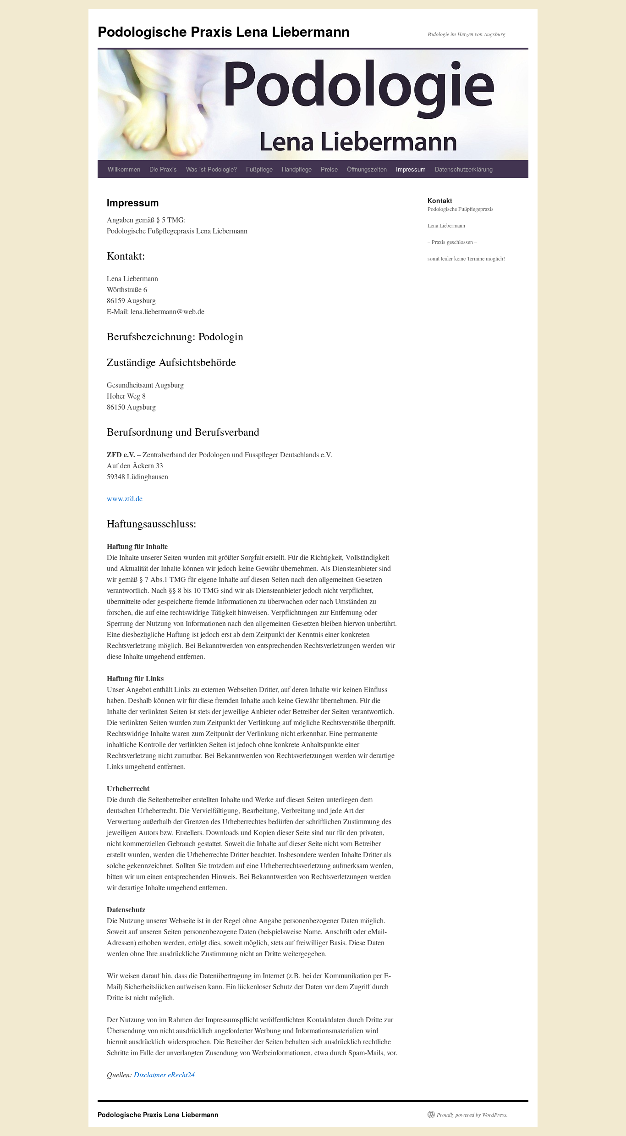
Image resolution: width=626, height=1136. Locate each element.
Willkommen (124, 169)
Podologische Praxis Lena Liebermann (224, 31)
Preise (329, 169)
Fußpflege (259, 169)
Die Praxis (163, 169)
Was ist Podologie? (211, 169)
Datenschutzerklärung (464, 169)
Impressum (411, 169)
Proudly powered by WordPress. (472, 1114)
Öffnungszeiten (367, 169)
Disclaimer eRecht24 (164, 1074)
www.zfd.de (125, 498)
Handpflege (297, 169)
